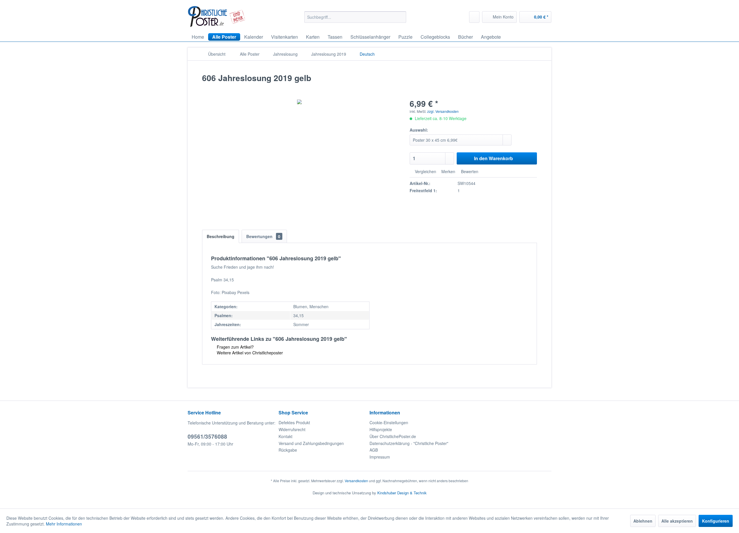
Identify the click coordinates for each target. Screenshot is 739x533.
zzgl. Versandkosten (443, 111)
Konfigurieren (715, 521)
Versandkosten (356, 480)
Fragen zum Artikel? (235, 347)
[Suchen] (400, 17)
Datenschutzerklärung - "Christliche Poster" (409, 443)
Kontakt (285, 436)
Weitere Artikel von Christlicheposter (249, 353)
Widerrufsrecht (292, 429)
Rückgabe (288, 450)
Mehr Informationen (64, 524)
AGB (374, 450)
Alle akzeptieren (677, 521)
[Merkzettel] (474, 17)
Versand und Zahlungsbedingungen (311, 443)
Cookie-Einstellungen (389, 422)
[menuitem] (355, 17)
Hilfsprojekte (381, 429)
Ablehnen (642, 521)
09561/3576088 (207, 436)
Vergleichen (425, 171)
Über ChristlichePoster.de (393, 436)
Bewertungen (263, 236)
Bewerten (469, 171)
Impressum (380, 457)
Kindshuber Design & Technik (402, 492)
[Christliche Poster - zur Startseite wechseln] (217, 16)
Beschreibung (220, 236)
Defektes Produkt (294, 422)
